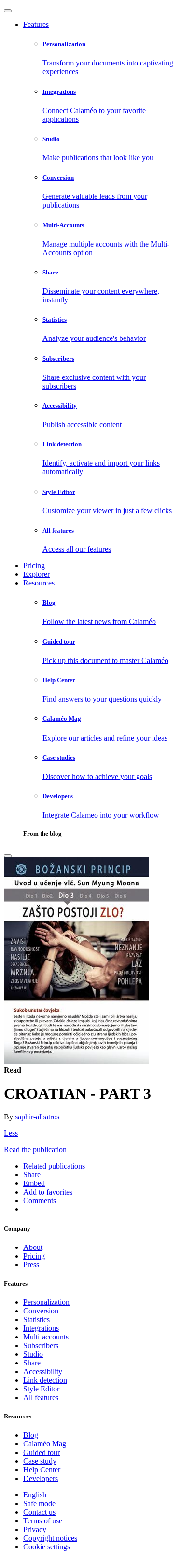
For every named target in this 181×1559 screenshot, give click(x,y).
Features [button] (36, 24)
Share (32, 1363)
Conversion (40, 1311)
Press (31, 1264)
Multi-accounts (46, 1337)
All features (40, 1397)
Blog (30, 1435)
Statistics (36, 1319)
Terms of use (42, 1521)
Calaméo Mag (44, 1444)
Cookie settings (46, 1547)
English (34, 1495)
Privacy (34, 1529)
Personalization (46, 1302)
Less (11, 1133)
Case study (39, 1461)
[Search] (8, 855)
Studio (33, 1354)
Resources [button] (39, 583)
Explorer (36, 574)
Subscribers (40, 1345)
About (32, 1247)
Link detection (45, 1380)
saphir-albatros (37, 1117)
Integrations (41, 1328)
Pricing (34, 565)
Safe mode (39, 1503)
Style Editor (41, 1389)
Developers (40, 1478)
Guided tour (41, 1452)
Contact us (39, 1512)
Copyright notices (50, 1538)
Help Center (41, 1470)
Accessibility (42, 1371)
